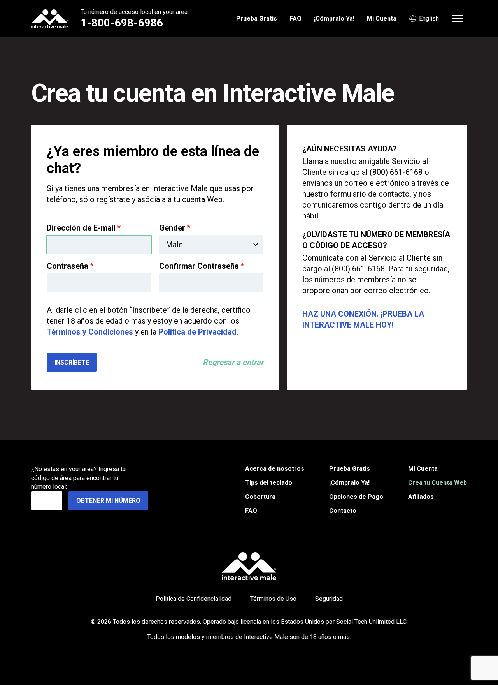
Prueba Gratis (256, 18)
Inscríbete (71, 362)
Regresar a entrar (233, 362)
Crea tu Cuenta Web (437, 482)
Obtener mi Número (108, 500)
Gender (174, 228)
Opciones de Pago (356, 496)
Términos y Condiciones (90, 331)
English (429, 18)
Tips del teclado (268, 482)
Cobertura (260, 496)
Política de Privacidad (197, 331)
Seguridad (329, 598)
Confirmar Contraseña (201, 266)
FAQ (295, 18)
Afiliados (421, 496)
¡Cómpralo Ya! (334, 18)
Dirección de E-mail (84, 228)
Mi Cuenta (381, 18)
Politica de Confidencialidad (193, 598)
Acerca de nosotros (274, 468)
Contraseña (70, 266)
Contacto (342, 510)
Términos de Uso (273, 598)
